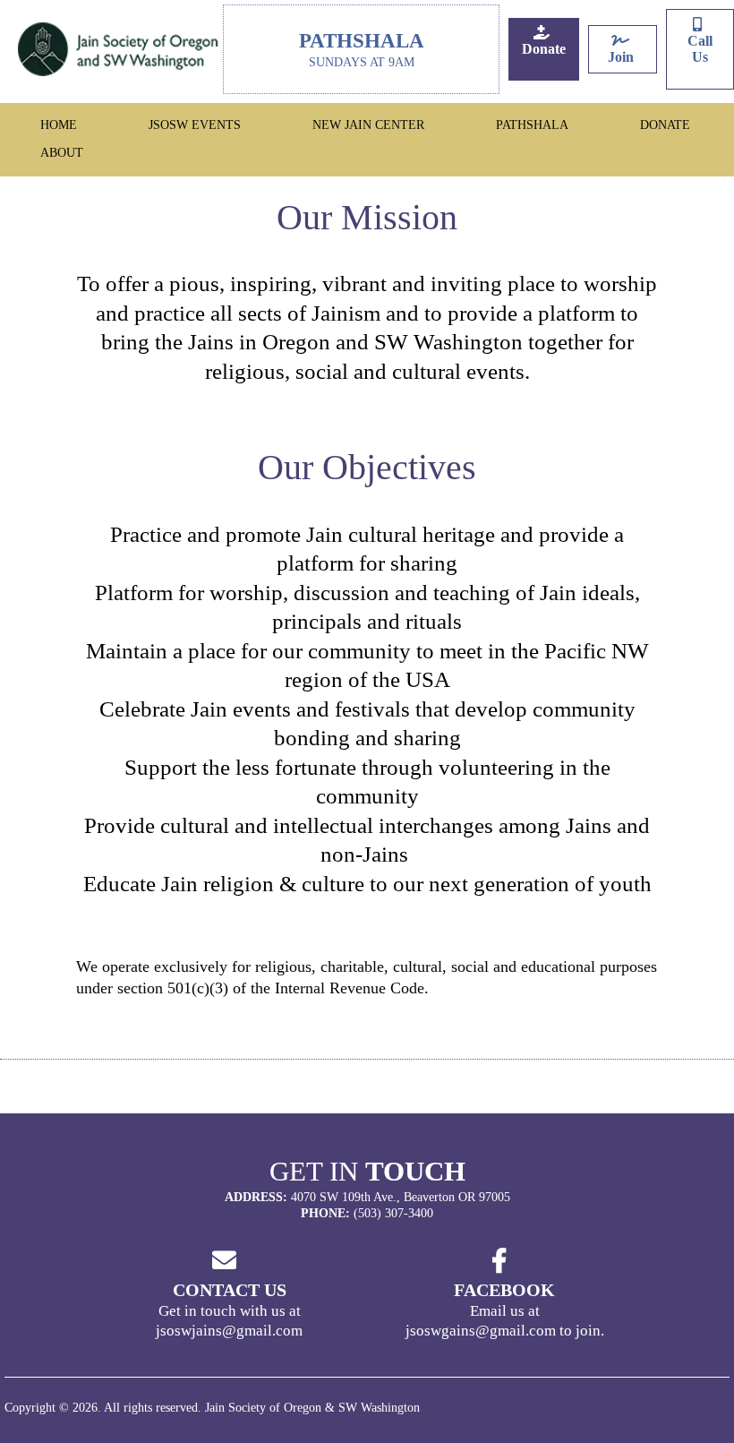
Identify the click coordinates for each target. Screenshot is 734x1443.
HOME (58, 125)
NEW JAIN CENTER (368, 125)
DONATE (665, 125)
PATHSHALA (532, 125)
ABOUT (61, 152)
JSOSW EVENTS (195, 125)
